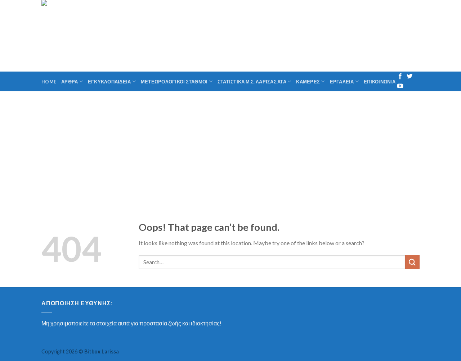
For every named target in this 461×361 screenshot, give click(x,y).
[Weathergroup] (118, 36)
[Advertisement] (230, 145)
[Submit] (412, 262)
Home (48, 81)
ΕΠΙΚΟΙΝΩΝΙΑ (379, 81)
